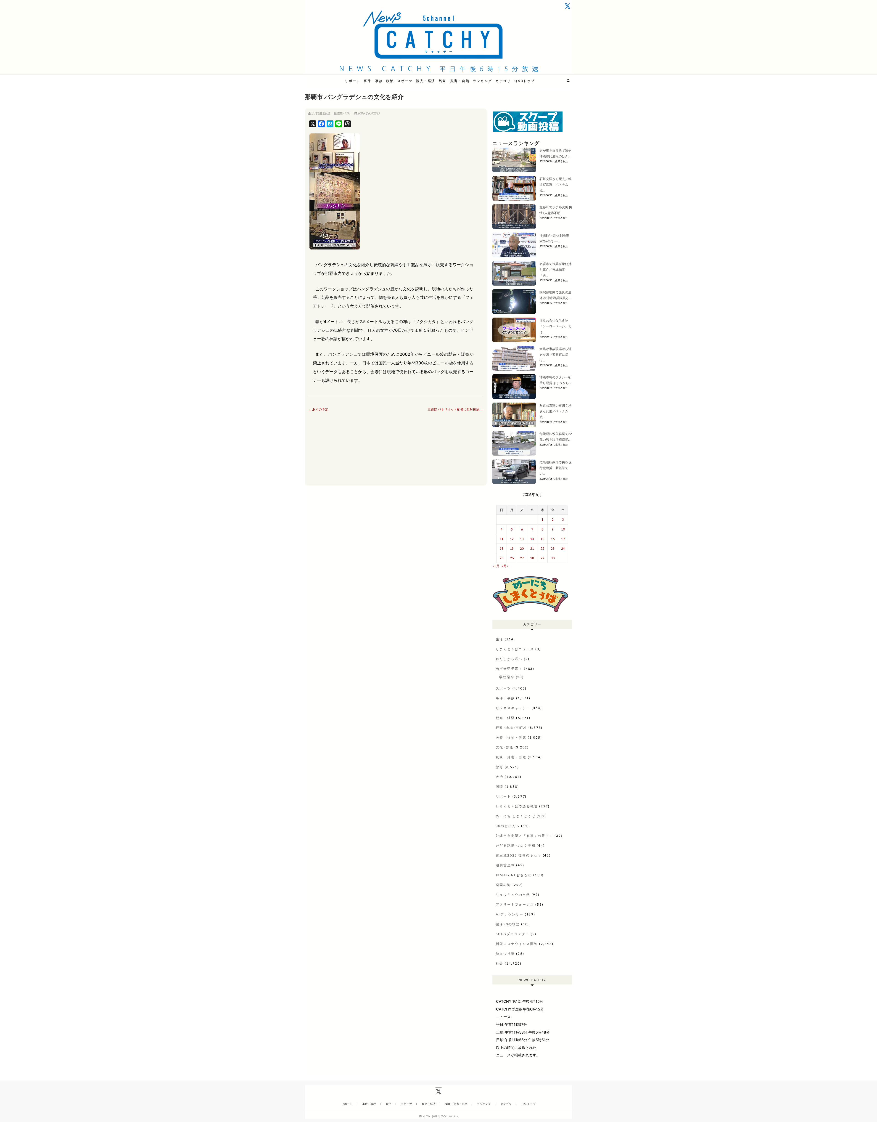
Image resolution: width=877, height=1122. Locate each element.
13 (522, 539)
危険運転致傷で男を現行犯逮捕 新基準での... (555, 467)
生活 (500, 639)
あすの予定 (318, 409)
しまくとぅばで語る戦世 (517, 806)
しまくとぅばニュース (515, 649)
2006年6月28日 (368, 113)
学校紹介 (507, 677)
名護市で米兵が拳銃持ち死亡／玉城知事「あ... (555, 269)
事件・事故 (373, 81)
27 (522, 558)
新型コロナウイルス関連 (517, 944)
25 (501, 558)
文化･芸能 (504, 747)
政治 (390, 81)
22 (542, 548)
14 (532, 539)
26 (512, 558)
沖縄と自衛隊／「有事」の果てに (524, 836)
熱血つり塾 (505, 953)
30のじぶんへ (508, 826)
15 (542, 539)
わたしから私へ (509, 659)
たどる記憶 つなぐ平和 (516, 845)
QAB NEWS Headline (328, 78)
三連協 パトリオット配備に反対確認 (455, 409)
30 (553, 558)
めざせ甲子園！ (509, 669)
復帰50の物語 (508, 924)
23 (553, 548)
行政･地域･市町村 (511, 727)
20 (522, 548)
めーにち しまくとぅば (516, 816)
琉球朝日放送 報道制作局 (330, 113)
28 (532, 558)
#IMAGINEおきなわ (514, 875)
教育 (500, 767)
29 (542, 558)
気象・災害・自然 (454, 81)
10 (563, 529)
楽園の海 (503, 885)
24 (563, 548)
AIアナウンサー (509, 914)
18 (501, 548)
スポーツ (405, 81)
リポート (352, 81)
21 (532, 548)
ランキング (482, 81)
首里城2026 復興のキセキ (519, 855)
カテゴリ (503, 81)
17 (563, 539)
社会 (500, 963)
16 (553, 539)
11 (501, 539)
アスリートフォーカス (515, 904)
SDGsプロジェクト (513, 934)
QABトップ (524, 81)
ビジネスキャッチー (513, 708)
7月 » (505, 566)
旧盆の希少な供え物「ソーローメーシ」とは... (555, 326)
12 (512, 539)
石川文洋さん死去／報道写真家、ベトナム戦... (555, 184)
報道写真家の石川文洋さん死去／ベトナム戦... (555, 411)
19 (512, 548)
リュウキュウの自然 (513, 895)
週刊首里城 (505, 865)
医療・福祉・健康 (511, 737)
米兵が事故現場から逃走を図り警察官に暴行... (555, 354)
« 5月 (495, 566)
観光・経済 (425, 81)
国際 (500, 786)
